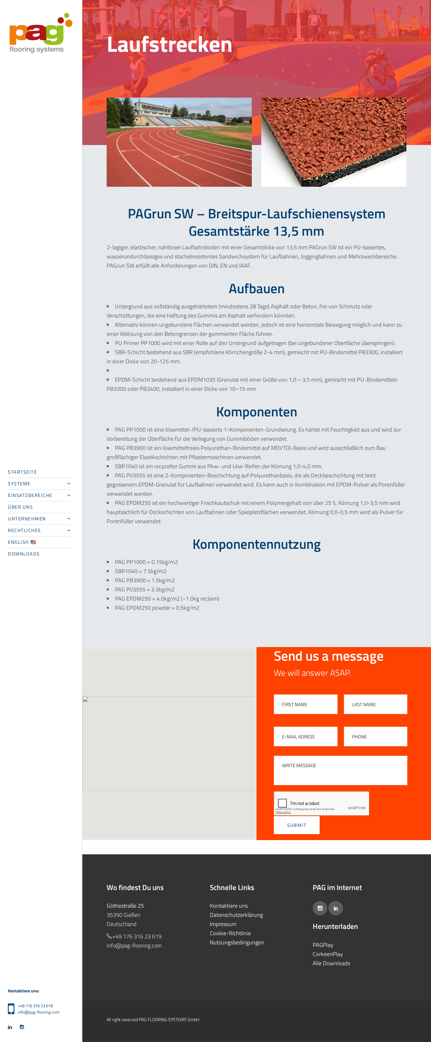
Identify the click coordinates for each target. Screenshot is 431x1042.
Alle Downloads (331, 963)
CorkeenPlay (328, 954)
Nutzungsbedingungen (237, 942)
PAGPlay (323, 945)
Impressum (223, 924)
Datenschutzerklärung (236, 915)
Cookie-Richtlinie (230, 933)
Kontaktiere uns (229, 905)
